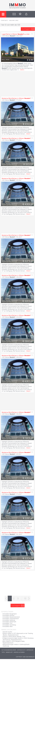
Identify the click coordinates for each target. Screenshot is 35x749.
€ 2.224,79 (28, 558)
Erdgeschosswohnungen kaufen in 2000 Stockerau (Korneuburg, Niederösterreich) (18, 638)
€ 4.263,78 (28, 381)
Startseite (4, 20)
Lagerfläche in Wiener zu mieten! (16, 34)
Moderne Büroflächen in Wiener (16, 98)
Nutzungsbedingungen (9, 650)
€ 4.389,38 (28, 204)
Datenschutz (21, 650)
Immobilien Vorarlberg (9, 625)
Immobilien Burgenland (10, 614)
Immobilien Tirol (7, 623)
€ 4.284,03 (28, 478)
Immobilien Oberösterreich (11, 618)
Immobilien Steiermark (9, 621)
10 (25, 598)
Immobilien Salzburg (9, 620)
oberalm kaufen (7, 632)
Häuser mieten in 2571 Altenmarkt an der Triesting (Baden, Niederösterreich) (18, 634)
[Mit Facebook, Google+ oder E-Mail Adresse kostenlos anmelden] (26, 14)
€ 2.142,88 (28, 124)
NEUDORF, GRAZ (13, 20)
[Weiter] (28, 598)
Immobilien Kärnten (8, 615)
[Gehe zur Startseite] (17, 8)
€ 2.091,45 (28, 518)
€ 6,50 (30, 60)
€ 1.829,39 (28, 438)
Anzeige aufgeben (19, 652)
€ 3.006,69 (28, 301)
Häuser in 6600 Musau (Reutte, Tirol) (14, 636)
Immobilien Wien (8, 626)
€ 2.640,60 (28, 341)
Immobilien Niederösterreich (11, 617)
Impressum (29, 650)
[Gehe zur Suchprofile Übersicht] (14, 14)
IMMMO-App (9, 652)
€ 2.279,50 (28, 261)
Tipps (3, 652)
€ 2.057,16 (28, 164)
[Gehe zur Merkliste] (20, 14)
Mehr (22, 69)
